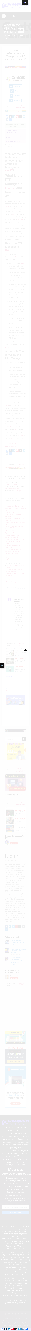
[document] (15, 665)
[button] (25, 649)
